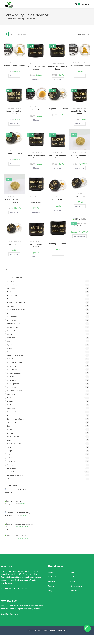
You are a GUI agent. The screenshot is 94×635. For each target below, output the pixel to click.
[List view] (12, 34)
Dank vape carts (12, 327)
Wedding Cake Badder (57, 244)
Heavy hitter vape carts (15, 355)
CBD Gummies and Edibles (16, 310)
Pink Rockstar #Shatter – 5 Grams (14, 201)
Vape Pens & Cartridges (15, 475)
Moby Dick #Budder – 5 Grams (79, 156)
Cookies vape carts (13, 324)
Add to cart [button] (14, 76)
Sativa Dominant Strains (15, 419)
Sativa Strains (11, 422)
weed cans (11, 479)
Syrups (9, 451)
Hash (9, 352)
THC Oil (9, 458)
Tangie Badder (57, 200)
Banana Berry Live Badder (14, 65)
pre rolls (10, 401)
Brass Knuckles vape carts (16, 302)
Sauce (9, 426)
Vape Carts (11, 472)
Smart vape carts (13, 437)
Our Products (11, 398)
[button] (87, 628)
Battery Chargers (13, 295)
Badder (10, 63)
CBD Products (12, 316)
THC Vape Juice (12, 461)
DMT (8, 341)
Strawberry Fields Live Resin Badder (36, 201)
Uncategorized (12, 465)
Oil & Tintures (11, 394)
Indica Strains (11, 366)
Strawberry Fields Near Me (26, 19)
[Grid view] (7, 34)
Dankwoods (11, 331)
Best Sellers (11, 299)
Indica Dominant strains (15, 362)
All (88, 34)
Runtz (9, 415)
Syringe (9, 447)
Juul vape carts (12, 369)
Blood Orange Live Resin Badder (57, 67)
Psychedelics (11, 405)
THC (8, 454)
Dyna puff (10, 345)
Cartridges (10, 306)
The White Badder (80, 196)
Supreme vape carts (14, 444)
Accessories (11, 281)
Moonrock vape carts (14, 391)
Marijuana (10, 377)
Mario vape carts (13, 384)
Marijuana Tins (12, 380)
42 (82, 34)
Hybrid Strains (12, 359)
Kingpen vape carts (14, 373)
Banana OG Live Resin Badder (36, 68)
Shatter (9, 429)
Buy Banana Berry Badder (80, 65)
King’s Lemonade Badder (58, 109)
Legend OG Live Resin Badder (79, 112)
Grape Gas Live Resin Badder (14, 112)
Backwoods (11, 288)
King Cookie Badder (36, 110)
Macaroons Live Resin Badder (57, 156)
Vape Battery (11, 468)
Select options (79, 236)
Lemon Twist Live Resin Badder (36, 156)
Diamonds (10, 334)
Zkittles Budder (80, 226)
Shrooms (10, 433)
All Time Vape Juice (13, 285)
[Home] (5, 19)
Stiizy (9, 440)
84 (85, 34)
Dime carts (11, 338)
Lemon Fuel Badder (14, 153)
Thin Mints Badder (14, 244)
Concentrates (17, 63)
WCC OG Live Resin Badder (36, 245)
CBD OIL (10, 313)
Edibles (9, 348)
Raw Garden (11, 408)
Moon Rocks (11, 387)
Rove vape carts (12, 412)
